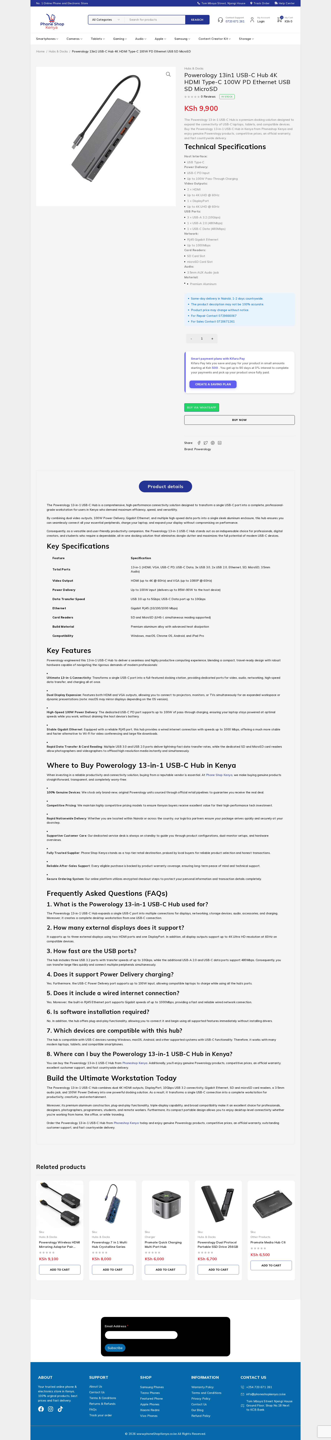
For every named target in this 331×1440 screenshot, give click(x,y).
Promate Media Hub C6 (215, 1242)
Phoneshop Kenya (126, 1123)
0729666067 (228, 316)
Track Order (261, 3)
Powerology (202, 449)
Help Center (287, 3)
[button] (168, 74)
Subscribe (115, 1348)
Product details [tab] (166, 486)
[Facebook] (41, 1409)
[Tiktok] (60, 1409)
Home (40, 51)
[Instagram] (50, 1409)
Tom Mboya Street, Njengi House (223, 3)
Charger (97, 1236)
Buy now (239, 420)
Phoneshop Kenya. (134, 1063)
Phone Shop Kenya (219, 775)
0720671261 (226, 321)
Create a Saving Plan (213, 384)
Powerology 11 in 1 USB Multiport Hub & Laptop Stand (269, 1246)
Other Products (207, 1236)
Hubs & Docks (58, 51)
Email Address (116, 1326)
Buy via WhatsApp (201, 407)
